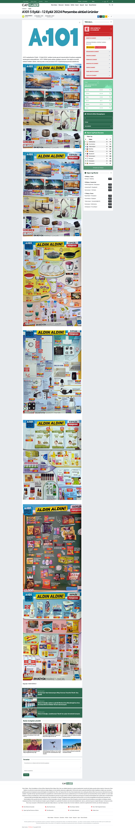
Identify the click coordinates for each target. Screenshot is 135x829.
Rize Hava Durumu (51, 806)
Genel (29, 8)
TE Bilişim (30, 827)
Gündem (67, 5)
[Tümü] (111, 22)
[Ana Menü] (112, 5)
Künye (46, 1)
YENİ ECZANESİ (90, 67)
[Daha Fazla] (106, 16)
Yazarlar (41, 1)
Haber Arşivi (96, 810)
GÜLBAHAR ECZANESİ (92, 51)
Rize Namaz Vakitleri (74, 806)
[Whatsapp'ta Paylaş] (103, 16)
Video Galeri (33, 1)
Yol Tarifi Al (91, 47)
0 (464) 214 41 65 (101, 47)
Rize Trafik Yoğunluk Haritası (99, 806)
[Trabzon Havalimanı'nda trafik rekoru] (32, 728)
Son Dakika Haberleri (74, 810)
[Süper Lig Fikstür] (111, 173)
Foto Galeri (25, 1)
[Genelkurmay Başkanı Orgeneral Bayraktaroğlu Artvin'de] (52, 728)
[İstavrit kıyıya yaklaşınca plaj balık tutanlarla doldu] (72, 744)
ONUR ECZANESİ (91, 55)
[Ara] (109, 5)
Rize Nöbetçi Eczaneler (29, 806)
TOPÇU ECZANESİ (91, 75)
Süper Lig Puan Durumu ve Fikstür (31, 810)
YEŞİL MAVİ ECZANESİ (92, 71)
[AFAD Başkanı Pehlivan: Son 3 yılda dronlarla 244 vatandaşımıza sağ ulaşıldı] (52, 744)
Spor (86, 5)
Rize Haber (54, 5)
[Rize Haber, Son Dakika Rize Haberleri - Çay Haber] (30, 5)
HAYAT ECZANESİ (91, 38)
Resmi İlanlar (92, 5)
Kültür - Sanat (75, 5)
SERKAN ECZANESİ (91, 59)
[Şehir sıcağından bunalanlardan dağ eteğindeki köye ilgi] (32, 744)
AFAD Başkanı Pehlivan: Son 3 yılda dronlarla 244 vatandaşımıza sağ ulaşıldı (52, 752)
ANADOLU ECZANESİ (92, 63)
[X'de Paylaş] (101, 16)
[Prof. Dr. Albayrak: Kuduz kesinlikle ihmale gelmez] (72, 728)
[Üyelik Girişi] (112, 1)
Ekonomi (61, 5)
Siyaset (82, 5)
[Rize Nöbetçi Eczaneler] (111, 29)
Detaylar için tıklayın (98, 167)
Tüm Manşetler (50, 810)
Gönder (26, 774)
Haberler (24, 8)
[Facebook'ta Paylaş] (98, 16)
